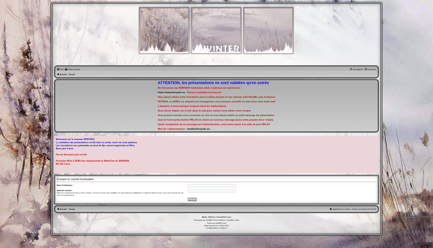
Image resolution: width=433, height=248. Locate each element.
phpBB (208, 220)
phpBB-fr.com (221, 223)
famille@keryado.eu (198, 129)
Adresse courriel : (65, 190)
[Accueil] (216, 32)
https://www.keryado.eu (171, 92)
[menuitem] (60, 69)
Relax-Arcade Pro (211, 226)
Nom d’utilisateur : (65, 185)
